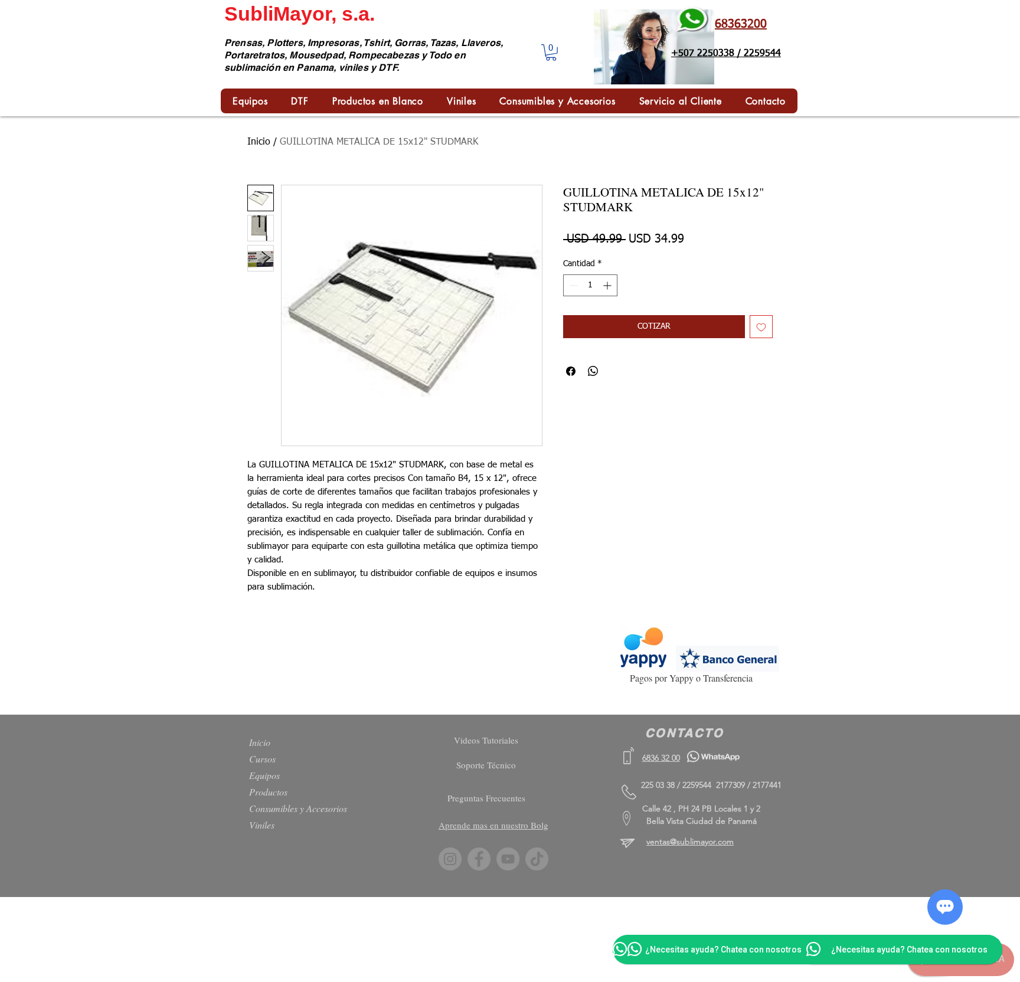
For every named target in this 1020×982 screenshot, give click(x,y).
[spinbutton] (590, 285)
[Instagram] (450, 858)
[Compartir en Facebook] (571, 371)
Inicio (258, 142)
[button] (551, 52)
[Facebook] (479, 858)
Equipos (264, 775)
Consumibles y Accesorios (298, 808)
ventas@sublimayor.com (690, 841)
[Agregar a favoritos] (761, 326)
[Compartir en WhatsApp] (593, 371)
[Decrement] (572, 285)
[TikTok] (536, 858)
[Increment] (608, 285)
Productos (268, 791)
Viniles (261, 825)
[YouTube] (507, 858)
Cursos (262, 758)
